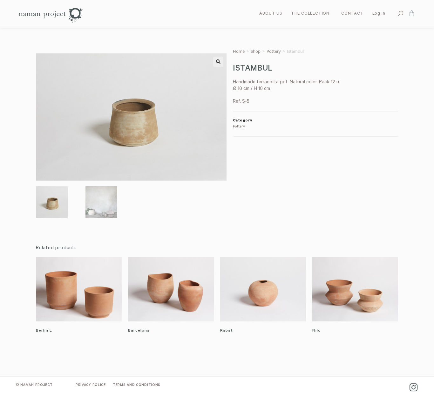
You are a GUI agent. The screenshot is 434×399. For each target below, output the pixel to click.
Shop (256, 51)
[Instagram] (413, 387)
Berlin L (44, 331)
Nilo (316, 331)
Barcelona (139, 331)
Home (239, 51)
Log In (378, 13)
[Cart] (412, 13)
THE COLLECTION (310, 13)
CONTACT (352, 13)
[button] (218, 62)
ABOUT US (270, 13)
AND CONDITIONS (136, 385)
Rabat (226, 331)
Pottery (274, 51)
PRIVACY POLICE (91, 385)
